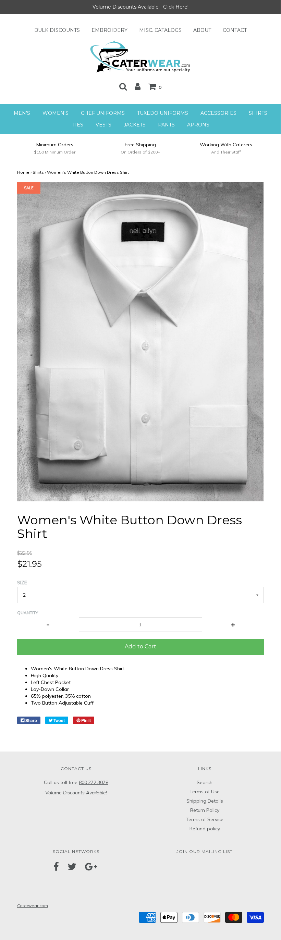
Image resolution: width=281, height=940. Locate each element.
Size (22, 582)
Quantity (27, 612)
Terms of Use (205, 792)
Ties (77, 125)
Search (204, 782)
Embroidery (109, 30)
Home (23, 172)
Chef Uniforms (103, 113)
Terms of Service (204, 819)
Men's (22, 113)
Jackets (135, 125)
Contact (235, 30)
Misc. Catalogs (160, 30)
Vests (103, 125)
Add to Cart (140, 646)
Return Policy (204, 810)
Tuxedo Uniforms (162, 113)
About (202, 30)
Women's (55, 113)
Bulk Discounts (57, 30)
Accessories (218, 113)
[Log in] (137, 86)
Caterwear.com (32, 905)
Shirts (258, 113)
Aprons (198, 125)
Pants (166, 125)
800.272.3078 (93, 782)
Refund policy (205, 829)
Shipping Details (204, 801)
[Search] (123, 86)
